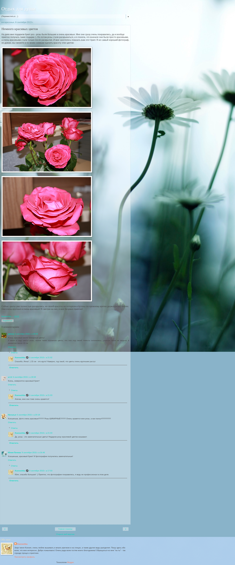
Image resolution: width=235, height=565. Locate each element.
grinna (11, 334)
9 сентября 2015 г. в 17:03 (40, 471)
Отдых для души (18, 8)
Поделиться (7, 321)
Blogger (70, 562)
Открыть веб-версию (65, 534)
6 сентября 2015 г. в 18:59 (24, 377)
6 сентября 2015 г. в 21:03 (40, 395)
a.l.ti (10, 377)
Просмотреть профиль (24, 557)
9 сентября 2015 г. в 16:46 (33, 452)
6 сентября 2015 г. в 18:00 (26, 334)
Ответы (14, 353)
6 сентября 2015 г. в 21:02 (40, 357)
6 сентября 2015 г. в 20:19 (28, 415)
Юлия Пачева (14, 452)
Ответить (12, 347)
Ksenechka (20, 357)
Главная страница (65, 529)
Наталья (12, 415)
